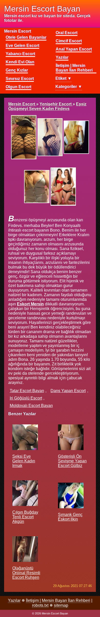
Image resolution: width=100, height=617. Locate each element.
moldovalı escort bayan (31, 405)
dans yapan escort (68, 391)
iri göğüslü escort (26, 398)
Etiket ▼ (63, 78)
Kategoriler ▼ (68, 86)
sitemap (61, 605)
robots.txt (40, 605)
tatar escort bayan (27, 391)
